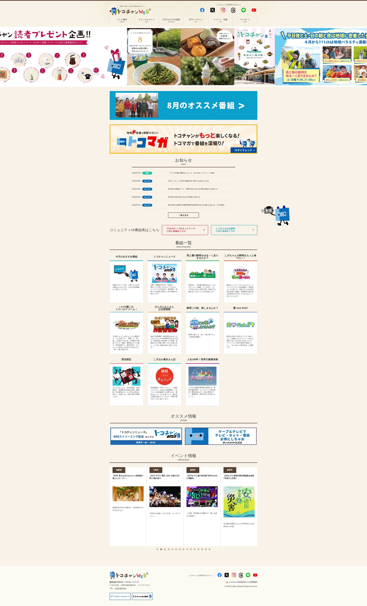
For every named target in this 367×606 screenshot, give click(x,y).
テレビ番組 (122, 20)
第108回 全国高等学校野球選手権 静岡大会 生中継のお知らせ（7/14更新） (197, 205)
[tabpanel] (128, 497)
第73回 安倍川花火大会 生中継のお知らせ (184, 197)
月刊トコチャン (196, 20)
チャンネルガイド (147, 20)
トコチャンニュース (164, 256)
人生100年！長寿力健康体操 (202, 359)
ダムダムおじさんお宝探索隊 (164, 308)
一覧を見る (183, 215)
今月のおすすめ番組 (171, 20)
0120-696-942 (120, 588)
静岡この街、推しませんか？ (202, 308)
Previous (105, 58)
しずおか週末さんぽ (164, 359)
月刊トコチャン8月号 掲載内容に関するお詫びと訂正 (188, 181)
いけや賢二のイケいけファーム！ (126, 308)
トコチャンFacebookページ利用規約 (243, 582)
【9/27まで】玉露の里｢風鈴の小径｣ (238, 476)
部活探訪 (126, 359)
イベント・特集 (220, 20)
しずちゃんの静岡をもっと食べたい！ (240, 256)
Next (261, 58)
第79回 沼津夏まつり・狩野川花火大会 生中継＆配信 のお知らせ (193, 189)
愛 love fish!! (240, 308)
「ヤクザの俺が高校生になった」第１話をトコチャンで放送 (191, 173)
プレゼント (245, 20)
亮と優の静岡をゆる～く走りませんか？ (202, 256)
